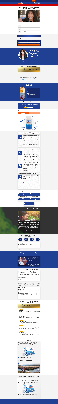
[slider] (30, 21)
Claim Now (33, 0)
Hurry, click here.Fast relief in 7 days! (29, 44)
